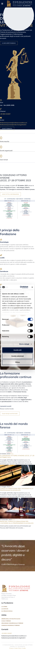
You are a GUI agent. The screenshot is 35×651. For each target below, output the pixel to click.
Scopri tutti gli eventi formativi (10, 413)
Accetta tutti (17, 350)
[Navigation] (2, 3)
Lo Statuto (4, 609)
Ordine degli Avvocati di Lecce (10, 618)
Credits (24, 648)
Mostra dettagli (24, 344)
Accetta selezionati (17, 356)
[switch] (30, 325)
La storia (4, 606)
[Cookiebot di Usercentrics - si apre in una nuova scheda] (21, 287)
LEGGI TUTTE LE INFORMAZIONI (10, 194)
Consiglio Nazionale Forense (10, 625)
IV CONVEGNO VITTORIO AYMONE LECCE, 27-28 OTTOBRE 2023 (17, 456)
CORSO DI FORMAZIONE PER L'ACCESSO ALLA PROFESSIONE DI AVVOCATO (16, 489)
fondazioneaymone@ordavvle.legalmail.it (13, 124)
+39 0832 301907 (5, 114)
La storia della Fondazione (9, 43)
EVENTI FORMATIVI (7, 128)
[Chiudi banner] (32, 287)
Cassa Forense (6, 621)
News (11, 454)
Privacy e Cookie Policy (15, 648)
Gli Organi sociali (7, 611)
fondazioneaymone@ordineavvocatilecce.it (13, 123)
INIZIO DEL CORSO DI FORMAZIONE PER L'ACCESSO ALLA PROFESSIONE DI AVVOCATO (16, 522)
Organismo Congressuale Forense (12, 623)
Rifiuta (17, 362)
